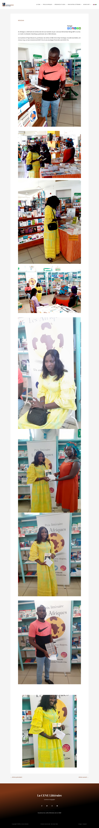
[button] (41, 4)
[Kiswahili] (96, 4)
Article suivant (83, 777)
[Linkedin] (75, 28)
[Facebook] (68, 28)
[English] (93, 4)
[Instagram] (73, 28)
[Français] (94, 4)
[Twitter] (71, 28)
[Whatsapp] (78, 28)
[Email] (80, 28)
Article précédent (16, 777)
